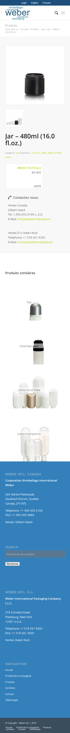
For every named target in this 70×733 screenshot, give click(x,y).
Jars (44, 29)
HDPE (8, 157)
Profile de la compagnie (18, 675)
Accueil (24, 29)
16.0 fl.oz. (36, 152)
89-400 (58, 152)
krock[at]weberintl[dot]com (35, 242)
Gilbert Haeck (24, 522)
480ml (51, 152)
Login (24, 2)
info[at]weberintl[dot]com (34, 219)
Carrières (10, 688)
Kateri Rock (22, 640)
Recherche (12, 563)
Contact (9, 694)
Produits (11, 25)
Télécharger (11, 700)
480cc (44, 152)
